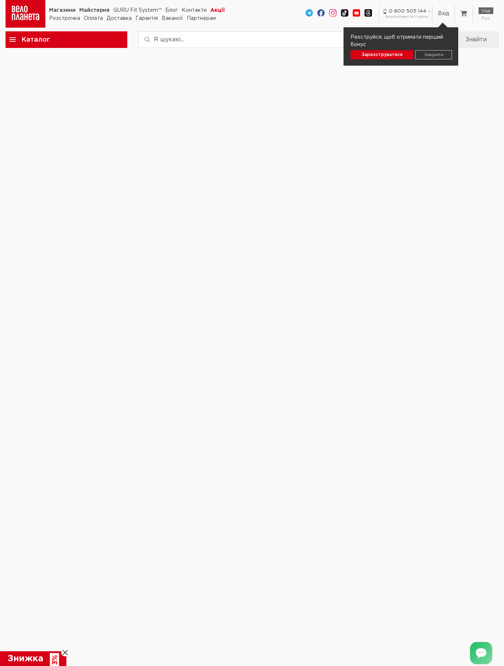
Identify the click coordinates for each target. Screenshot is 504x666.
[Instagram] (332, 13)
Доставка (119, 18)
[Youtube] (356, 13)
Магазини (62, 10)
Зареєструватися (382, 55)
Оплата (93, 18)
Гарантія (146, 18)
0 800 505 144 (407, 11)
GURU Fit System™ (137, 10)
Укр (485, 11)
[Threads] (368, 13)
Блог (171, 10)
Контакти (194, 10)
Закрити (433, 55)
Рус (486, 18)
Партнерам (201, 18)
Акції (217, 10)
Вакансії (172, 18)
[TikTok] (344, 13)
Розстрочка (64, 18)
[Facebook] (321, 13)
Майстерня (94, 10)
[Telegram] (309, 13)
